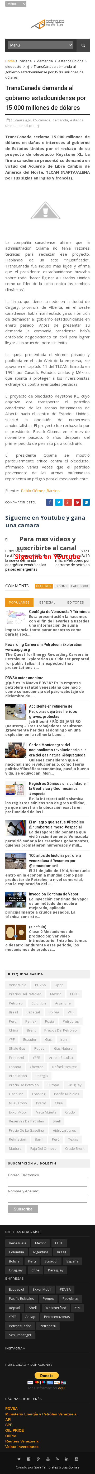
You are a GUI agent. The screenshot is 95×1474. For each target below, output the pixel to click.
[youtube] (48, 1459)
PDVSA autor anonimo (24, 678)
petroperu (48, 1325)
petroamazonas (57, 1316)
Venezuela (17, 984)
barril (39, 1139)
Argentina (63, 1003)
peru (13, 1021)
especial (33, 1012)
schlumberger (20, 1334)
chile (59, 1103)
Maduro (15, 1148)
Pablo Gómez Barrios (40, 490)
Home (10, 61)
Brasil (13, 1012)
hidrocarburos (64, 1130)
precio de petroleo (24, 1085)
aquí (61, 1387)
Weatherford (55, 1307)
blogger (43, 586)
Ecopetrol (16, 1057)
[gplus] (38, 1459)
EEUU (74, 994)
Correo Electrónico (23, 1175)
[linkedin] (66, 1459)
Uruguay (75, 1085)
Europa (53, 1085)
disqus (61, 586)
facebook (79, 586)
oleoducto (13, 66)
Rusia (49, 1021)
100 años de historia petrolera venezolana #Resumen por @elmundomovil (55, 860)
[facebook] (28, 1459)
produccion (18, 1075)
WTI (71, 1012)
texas (73, 1139)
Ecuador (29, 1039)
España (15, 1066)
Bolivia (54, 1012)
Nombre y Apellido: (23, 1191)
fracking (38, 1093)
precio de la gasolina (26, 1130)
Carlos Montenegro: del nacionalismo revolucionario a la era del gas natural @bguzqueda (58, 750)
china (13, 1030)
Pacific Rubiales (66, 1093)
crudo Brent (74, 1148)
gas (48, 1039)
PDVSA (40, 984)
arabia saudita (61, 1057)
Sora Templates (46, 1467)
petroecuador (20, 1325)
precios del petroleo (25, 994)
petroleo (16, 1003)
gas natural (63, 1048)
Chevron (37, 1066)
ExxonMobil (18, 1112)
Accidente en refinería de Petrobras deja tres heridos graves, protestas (53, 711)
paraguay (56, 1270)
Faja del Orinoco (43, 1148)
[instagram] (76, 1459)
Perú (56, 1139)
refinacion (17, 1139)
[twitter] (19, 1459)
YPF (12, 1039)
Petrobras (71, 1021)
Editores (75, 602)
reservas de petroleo (26, 1121)
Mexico (55, 994)
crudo (70, 1112)
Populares (19, 602)
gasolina (16, 1093)
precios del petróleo (60, 1030)
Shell (57, 1121)
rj (28, 66)
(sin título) (37, 927)
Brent (31, 1030)
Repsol (39, 1048)
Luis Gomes (70, 1467)
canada (26, 61)
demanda (45, 61)
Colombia (38, 1003)
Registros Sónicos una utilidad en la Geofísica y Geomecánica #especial (58, 788)
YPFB (36, 1057)
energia (42, 1075)
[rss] (57, 1459)
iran (63, 1039)
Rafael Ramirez (64, 1066)
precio (41, 1103)
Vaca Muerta (46, 1112)
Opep (59, 984)
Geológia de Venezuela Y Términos (59, 612)
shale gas (17, 1048)
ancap (30, 1316)
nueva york (18, 1103)
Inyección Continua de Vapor (54, 894)
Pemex (30, 1021)
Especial (47, 602)
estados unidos (70, 61)
